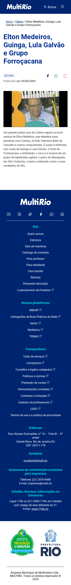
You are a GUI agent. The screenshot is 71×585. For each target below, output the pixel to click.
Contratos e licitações (34, 395)
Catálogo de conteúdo (35, 252)
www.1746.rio (40, 509)
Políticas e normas (34, 376)
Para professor (35, 258)
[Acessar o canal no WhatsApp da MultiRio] (51, 214)
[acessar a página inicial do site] (19, 7)
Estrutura (35, 240)
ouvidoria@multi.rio (35, 460)
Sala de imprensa (35, 246)
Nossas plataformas (36, 303)
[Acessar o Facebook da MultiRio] (41, 214)
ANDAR (34, 310)
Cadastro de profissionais (34, 402)
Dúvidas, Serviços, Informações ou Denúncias (35, 493)
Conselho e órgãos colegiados (34, 369)
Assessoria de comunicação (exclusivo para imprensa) (35, 471)
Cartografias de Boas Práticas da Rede (34, 316)
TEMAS (34, 336)
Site (35, 226)
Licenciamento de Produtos (34, 290)
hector (34, 323)
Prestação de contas (34, 382)
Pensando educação (35, 283)
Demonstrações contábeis (34, 389)
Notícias (35, 277)
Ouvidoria (35, 453)
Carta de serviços (34, 356)
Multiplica (34, 330)
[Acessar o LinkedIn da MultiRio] (62, 214)
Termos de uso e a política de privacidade (35, 415)
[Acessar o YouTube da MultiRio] (9, 214)
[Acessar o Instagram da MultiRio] (19, 214)
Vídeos (19, 21)
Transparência (36, 349)
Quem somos (35, 234)
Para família (35, 271)
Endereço (35, 428)
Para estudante (35, 265)
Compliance (34, 363)
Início (9, 21)
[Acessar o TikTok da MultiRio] (30, 214)
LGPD (34, 409)
